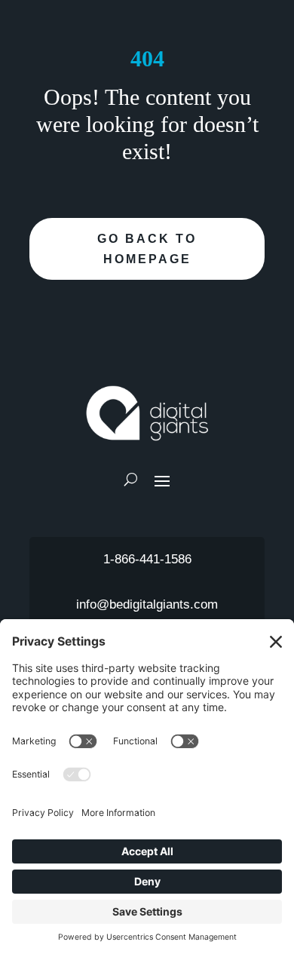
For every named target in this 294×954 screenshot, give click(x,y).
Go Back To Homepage (147, 248)
